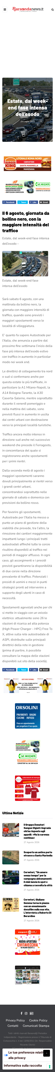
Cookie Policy (38, 1020)
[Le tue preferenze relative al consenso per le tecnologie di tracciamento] (50, 1067)
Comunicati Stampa (36, 1026)
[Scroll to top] (46, 1053)
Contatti (12, 1026)
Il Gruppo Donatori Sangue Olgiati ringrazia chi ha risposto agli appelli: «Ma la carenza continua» (37, 831)
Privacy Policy (15, 1020)
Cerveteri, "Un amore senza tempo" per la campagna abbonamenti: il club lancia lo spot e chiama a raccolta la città (38, 879)
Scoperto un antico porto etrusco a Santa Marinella (38, 854)
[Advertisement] (27, 43)
